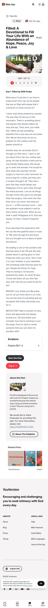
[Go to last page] (36, 83)
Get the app (34, 21)
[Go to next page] (32, 83)
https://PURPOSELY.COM (21, 427)
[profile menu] (41, 4)
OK (41, 583)
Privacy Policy (28, 585)
